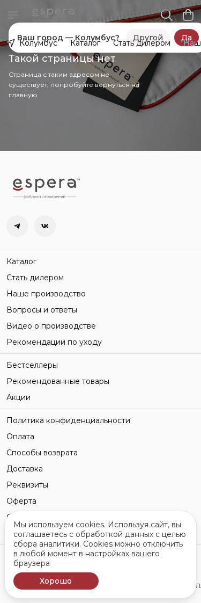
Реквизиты (27, 485)
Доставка (24, 469)
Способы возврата (42, 452)
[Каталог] (12, 15)
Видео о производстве (51, 326)
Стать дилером (141, 43)
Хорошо (56, 581)
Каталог (85, 43)
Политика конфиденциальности (68, 420)
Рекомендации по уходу (54, 342)
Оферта (21, 501)
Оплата (20, 436)
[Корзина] (188, 15)
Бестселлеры (32, 365)
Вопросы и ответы (41, 310)
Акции (18, 397)
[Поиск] (166, 15)
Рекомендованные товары (57, 381)
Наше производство (46, 294)
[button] (17, 226)
